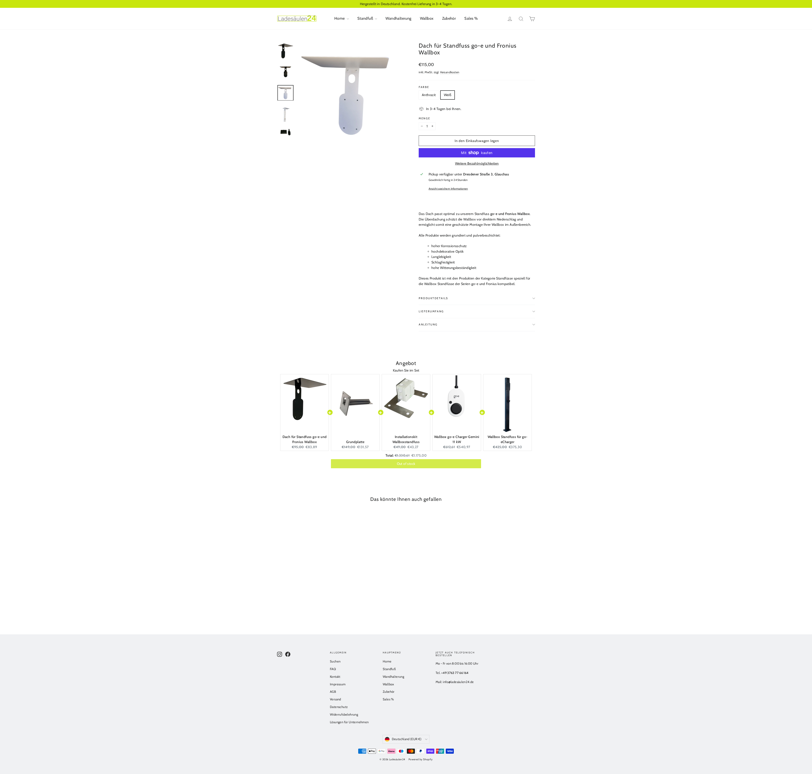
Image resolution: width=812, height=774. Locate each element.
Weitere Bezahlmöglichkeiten (477, 163)
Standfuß (365, 18)
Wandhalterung (398, 18)
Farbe (424, 87)
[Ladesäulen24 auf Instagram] (279, 654)
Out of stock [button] (406, 463)
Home (340, 18)
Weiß (447, 95)
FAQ (333, 669)
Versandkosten (449, 72)
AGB (333, 692)
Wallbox (427, 18)
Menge (424, 118)
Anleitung (428, 324)
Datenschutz (339, 707)
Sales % (471, 18)
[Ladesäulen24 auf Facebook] (287, 654)
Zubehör (449, 18)
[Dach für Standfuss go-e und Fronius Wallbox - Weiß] (285, 597)
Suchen (335, 661)
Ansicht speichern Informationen (448, 188)
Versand (335, 699)
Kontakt (335, 677)
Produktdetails (433, 298)
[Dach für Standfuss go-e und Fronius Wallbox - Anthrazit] (279, 597)
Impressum (338, 684)
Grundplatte (355, 442)
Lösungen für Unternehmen (349, 722)
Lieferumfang (431, 311)
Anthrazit (429, 95)
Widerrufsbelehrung (344, 714)
